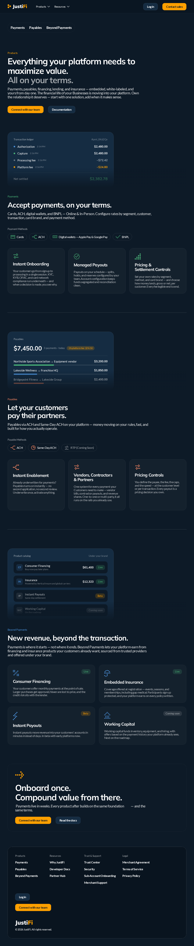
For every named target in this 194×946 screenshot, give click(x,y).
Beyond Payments (59, 27)
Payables (35, 27)
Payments (18, 27)
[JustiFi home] (17, 6)
